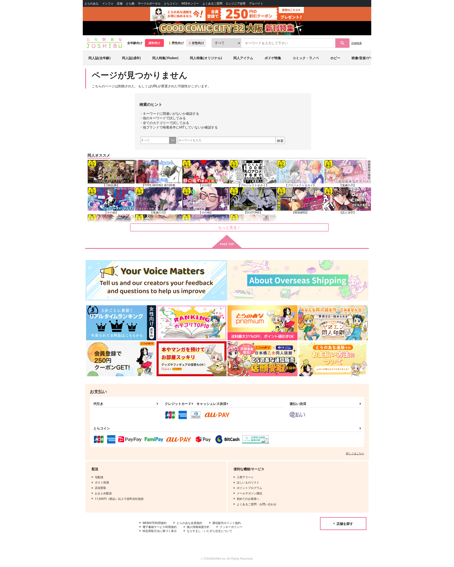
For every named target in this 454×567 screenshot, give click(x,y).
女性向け (198, 43)
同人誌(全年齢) (99, 57)
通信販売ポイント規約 (226, 523)
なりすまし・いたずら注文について (209, 531)
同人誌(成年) (131, 57)
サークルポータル (149, 3)
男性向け (178, 43)
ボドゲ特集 (273, 57)
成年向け (154, 43)
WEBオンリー (190, 3)
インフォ (108, 3)
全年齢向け (135, 43)
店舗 (119, 3)
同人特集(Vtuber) (165, 57)
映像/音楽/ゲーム (364, 57)
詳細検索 (356, 43)
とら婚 (130, 3)
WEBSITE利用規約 (154, 523)
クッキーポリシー (231, 527)
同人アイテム (243, 57)
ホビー (335, 57)
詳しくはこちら (355, 453)
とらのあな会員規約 (189, 523)
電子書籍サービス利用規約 (160, 527)
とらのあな (91, 3)
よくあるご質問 (212, 3)
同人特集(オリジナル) (206, 57)
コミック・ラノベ (305, 57)
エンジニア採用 (235, 3)
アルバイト (256, 3)
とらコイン (171, 3)
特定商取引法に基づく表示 (160, 531)
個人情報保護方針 (198, 527)
